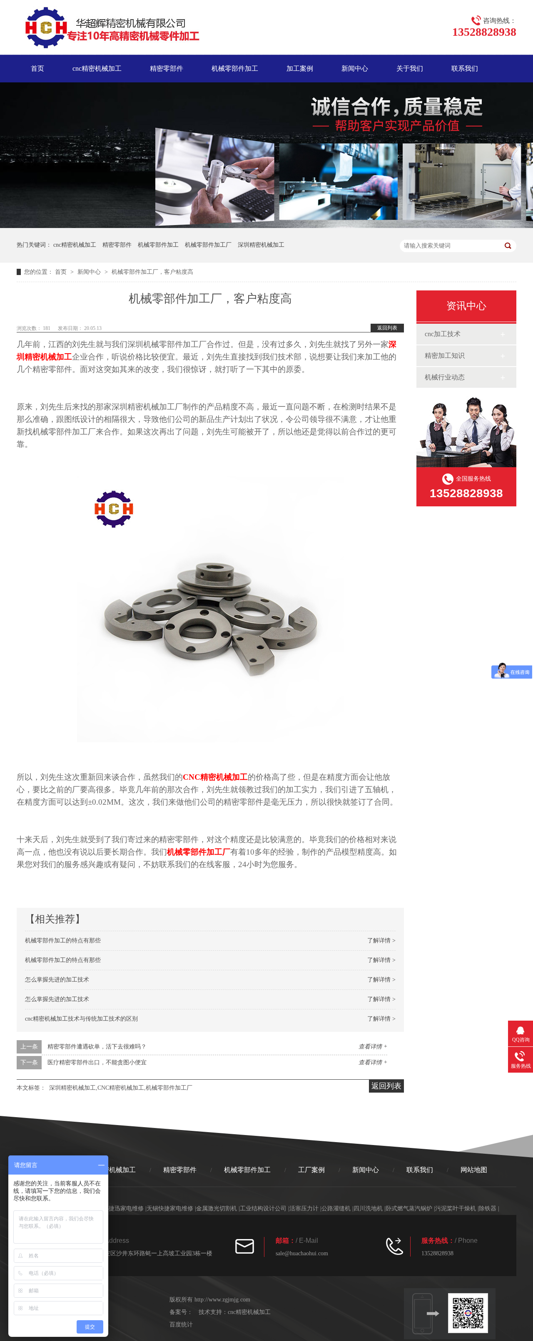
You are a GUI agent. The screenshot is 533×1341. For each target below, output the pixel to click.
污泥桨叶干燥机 (455, 1208)
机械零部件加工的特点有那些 (63, 940)
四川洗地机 (368, 1208)
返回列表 (387, 328)
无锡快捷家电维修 (170, 1208)
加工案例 (299, 68)
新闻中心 (354, 68)
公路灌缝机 (336, 1208)
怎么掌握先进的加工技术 (57, 980)
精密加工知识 (445, 355)
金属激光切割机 (216, 1208)
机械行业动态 (445, 377)
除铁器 (487, 1208)
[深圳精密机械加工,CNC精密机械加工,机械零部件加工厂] (108, 29)
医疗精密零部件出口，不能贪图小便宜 (97, 1062)
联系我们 (464, 68)
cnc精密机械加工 (97, 68)
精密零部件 (166, 68)
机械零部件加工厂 (208, 245)
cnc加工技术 (443, 333)
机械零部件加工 (235, 68)
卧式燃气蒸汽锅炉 (409, 1208)
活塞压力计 (304, 1208)
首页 (37, 68)
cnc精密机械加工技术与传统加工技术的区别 (81, 1019)
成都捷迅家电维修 (120, 1208)
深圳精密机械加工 (261, 245)
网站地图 (474, 1169)
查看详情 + (373, 1047)
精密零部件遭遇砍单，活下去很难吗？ (97, 1047)
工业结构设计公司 (263, 1208)
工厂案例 (311, 1169)
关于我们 (409, 68)
